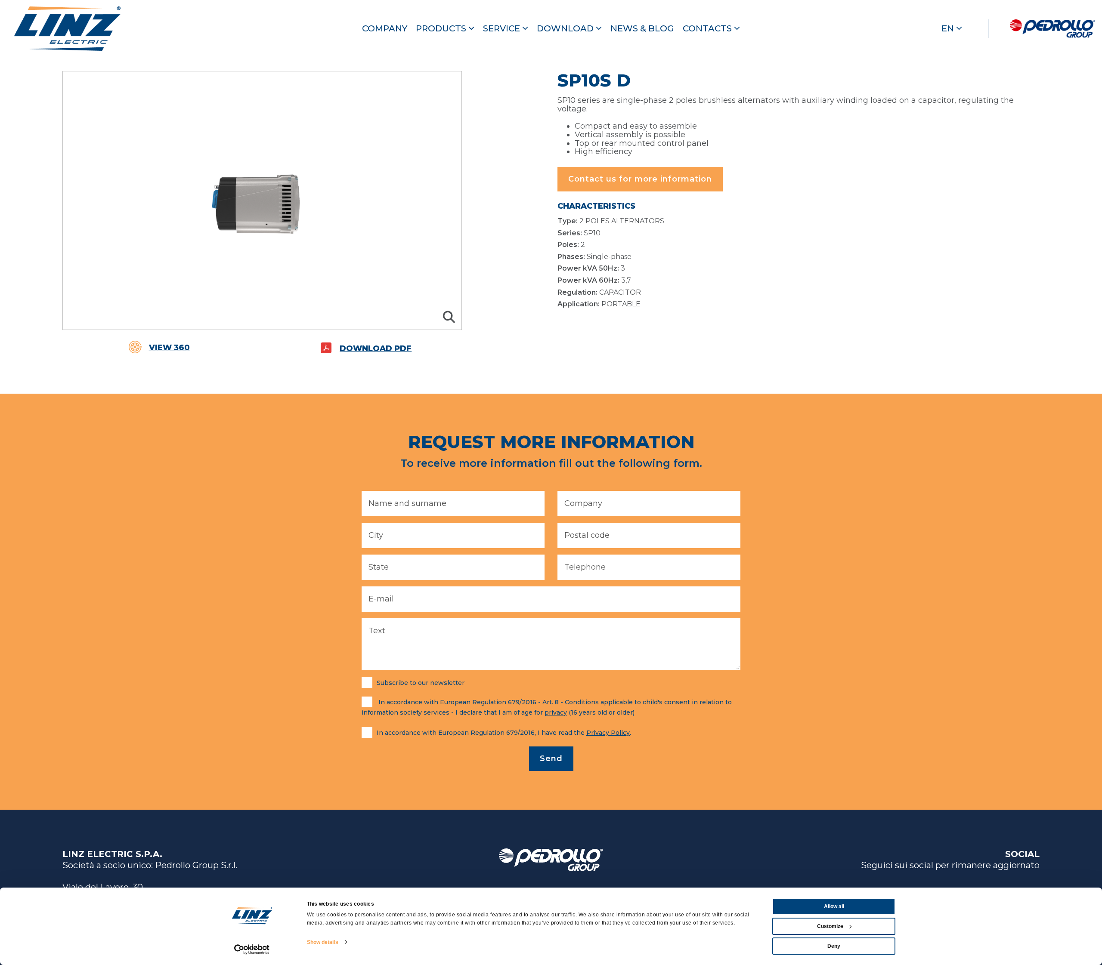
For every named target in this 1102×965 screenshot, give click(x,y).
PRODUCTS (442, 28)
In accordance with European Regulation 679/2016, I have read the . (504, 733)
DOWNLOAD (566, 28)
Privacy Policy (608, 733)
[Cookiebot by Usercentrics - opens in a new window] (252, 949)
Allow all (834, 906)
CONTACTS (708, 28)
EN (948, 28)
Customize (830, 926)
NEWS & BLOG (642, 28)
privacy (556, 712)
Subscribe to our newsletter (420, 683)
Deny (833, 946)
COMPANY (384, 28)
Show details (322, 942)
